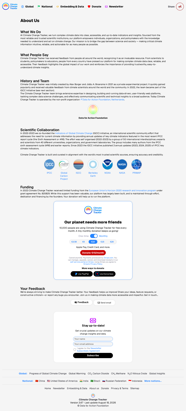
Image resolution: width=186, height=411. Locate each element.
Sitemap (134, 388)
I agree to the (89, 349)
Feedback (83, 302)
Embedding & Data (72, 6)
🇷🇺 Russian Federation (114, 380)
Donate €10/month (93, 252)
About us (94, 388)
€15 (102, 242)
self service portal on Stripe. (82, 262)
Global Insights (157, 373)
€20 (112, 242)
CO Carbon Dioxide (98, 373)
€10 (93, 242)
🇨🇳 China (40, 380)
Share (171, 6)
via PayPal (83, 273)
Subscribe (93, 355)
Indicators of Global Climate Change (73, 133)
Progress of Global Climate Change (48, 373)
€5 (83, 242)
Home (48, 388)
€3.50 (74, 242)
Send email (106, 302)
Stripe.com (108, 257)
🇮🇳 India (84, 380)
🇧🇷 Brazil (95, 380)
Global (29, 6)
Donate (96, 6)
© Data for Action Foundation (93, 405)
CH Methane (118, 373)
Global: (23, 373)
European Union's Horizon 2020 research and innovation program (122, 190)
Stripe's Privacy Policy (92, 264)
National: (27, 380)
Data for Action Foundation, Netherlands (103, 99)
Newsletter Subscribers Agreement (89, 349)
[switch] (94, 236)
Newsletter (116, 6)
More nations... (153, 380)
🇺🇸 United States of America (62, 380)
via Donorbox (106, 273)
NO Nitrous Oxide (137, 373)
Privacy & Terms (119, 388)
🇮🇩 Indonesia (135, 380)
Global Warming (77, 373)
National (47, 6)
